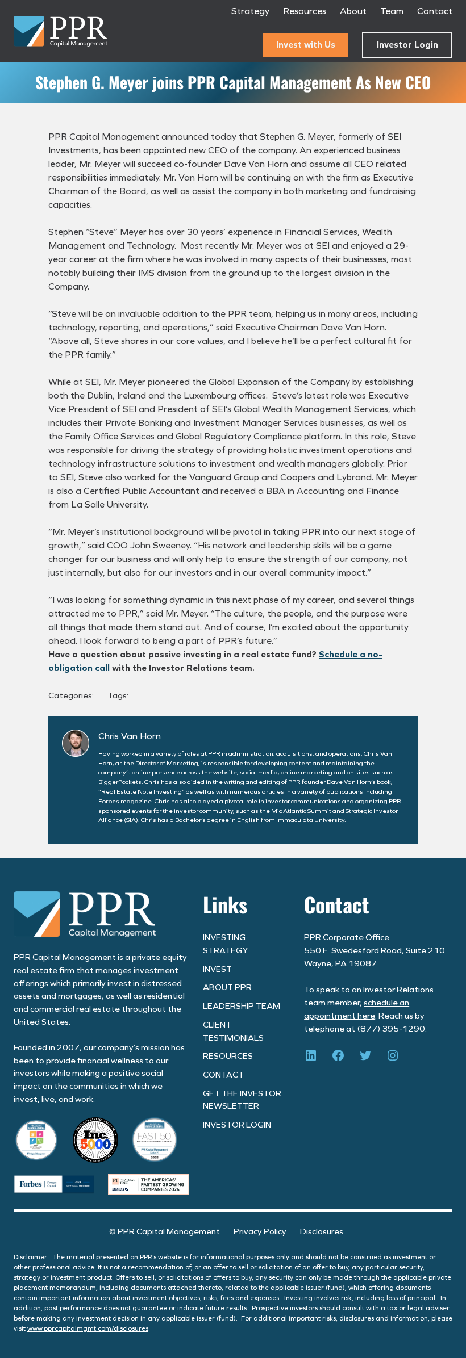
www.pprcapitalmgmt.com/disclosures (87, 1328)
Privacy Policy (260, 1231)
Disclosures (321, 1231)
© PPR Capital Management (164, 1231)
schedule (381, 1002)
